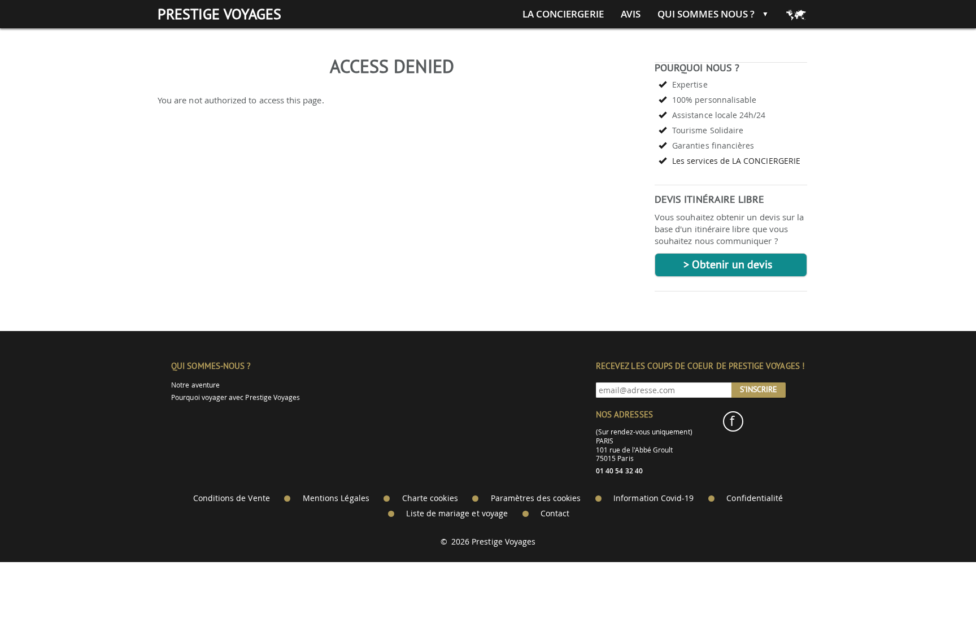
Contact (555, 513)
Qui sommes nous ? (706, 14)
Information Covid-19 (653, 498)
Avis (630, 14)
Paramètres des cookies (536, 498)
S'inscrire (758, 389)
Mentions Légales (336, 498)
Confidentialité (754, 498)
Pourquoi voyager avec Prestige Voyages (235, 397)
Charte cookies (430, 498)
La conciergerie (563, 14)
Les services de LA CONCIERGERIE (736, 160)
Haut (936, 594)
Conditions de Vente (231, 498)
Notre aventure (195, 385)
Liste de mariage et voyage (457, 513)
